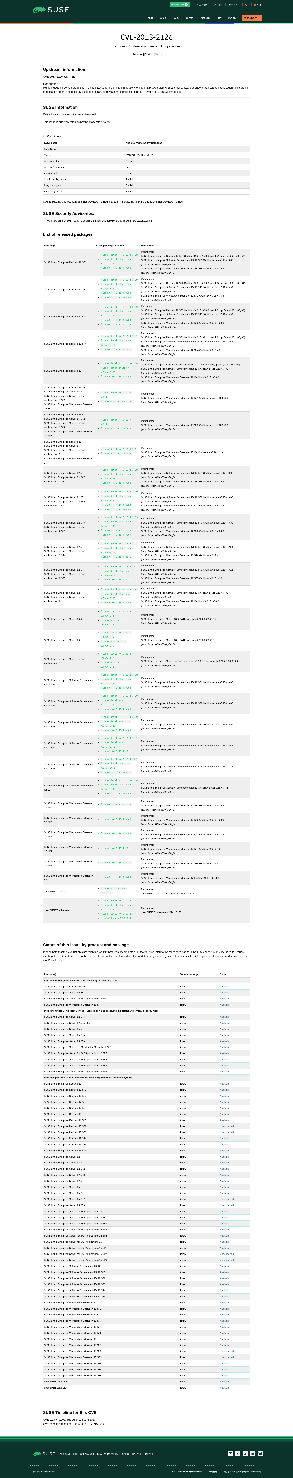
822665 (76, 201)
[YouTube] (230, 1453)
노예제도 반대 (87, 1453)
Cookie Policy (255, 1472)
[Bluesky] (260, 1453)
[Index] (148, 54)
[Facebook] (237, 1453)
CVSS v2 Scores (52, 136)
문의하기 (232, 17)
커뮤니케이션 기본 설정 (116, 1453)
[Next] (158, 54)
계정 (220, 4)
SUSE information (60, 107)
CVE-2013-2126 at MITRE (59, 76)
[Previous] (138, 54)
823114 (150, 201)
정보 (99, 1453)
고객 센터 (203, 4)
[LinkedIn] (252, 1453)
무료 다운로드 (252, 17)
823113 (113, 201)
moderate (94, 122)
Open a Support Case (45, 1472)
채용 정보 (65, 1453)
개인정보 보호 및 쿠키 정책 (235, 1472)
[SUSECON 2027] (180, 4)
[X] (245, 1453)
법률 (74, 1453)
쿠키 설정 (213, 1472)
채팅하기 (148, 1453)
